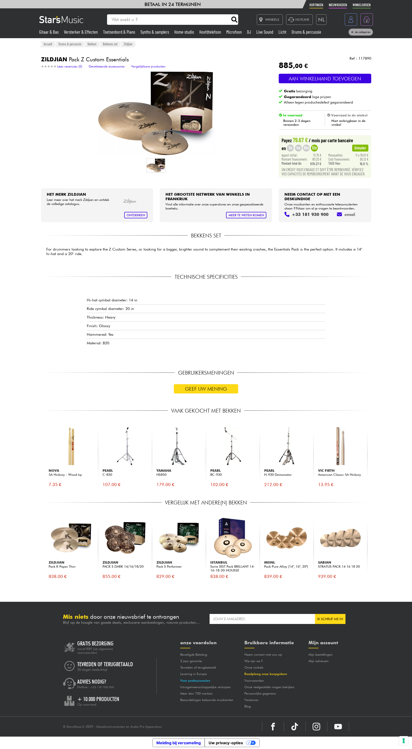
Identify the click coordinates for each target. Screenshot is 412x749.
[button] (155, 165)
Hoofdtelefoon (210, 32)
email (350, 214)
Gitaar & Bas (49, 32)
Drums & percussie (306, 32)
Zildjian (128, 44)
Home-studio (184, 32)
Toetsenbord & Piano (119, 32)
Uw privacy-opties (226, 742)
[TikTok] (294, 726)
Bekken (92, 44)
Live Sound (265, 32)
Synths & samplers (155, 32)
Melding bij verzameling (178, 742)
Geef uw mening (206, 389)
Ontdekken (136, 215)
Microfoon (234, 32)
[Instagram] (316, 726)
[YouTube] (338, 726)
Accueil (48, 44)
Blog (247, 706)
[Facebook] (273, 726)
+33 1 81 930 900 (102, 687)
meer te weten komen (246, 215)
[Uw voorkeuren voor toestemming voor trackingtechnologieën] (403, 740)
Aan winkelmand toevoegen (325, 79)
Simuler (360, 147)
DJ (249, 32)
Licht (282, 32)
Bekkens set (110, 44)
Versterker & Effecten (81, 32)
